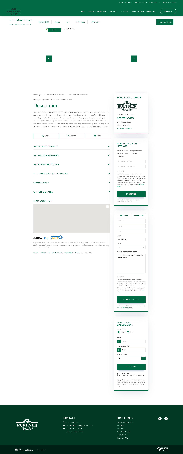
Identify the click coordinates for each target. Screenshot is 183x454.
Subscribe (131, 194)
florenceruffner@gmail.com (148, 2)
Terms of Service (126, 307)
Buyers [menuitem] (113, 11)
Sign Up (173, 2)
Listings (43, 253)
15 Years (131, 332)
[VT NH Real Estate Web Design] (162, 449)
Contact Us (120, 128)
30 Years (122, 332)
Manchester (68, 253)
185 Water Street (75, 430)
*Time (119, 244)
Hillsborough (57, 253)
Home (35, 253)
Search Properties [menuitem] (97, 11)
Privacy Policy (41, 450)
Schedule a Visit (138, 215)
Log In (167, 2)
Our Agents (128, 128)
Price (119, 338)
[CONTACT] (164, 22)
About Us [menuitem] (151, 11)
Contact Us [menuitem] (122, 438)
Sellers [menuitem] (124, 11)
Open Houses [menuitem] (138, 11)
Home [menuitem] (83, 11)
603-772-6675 (126, 2)
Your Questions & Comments (127, 251)
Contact (168, 11)
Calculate (131, 367)
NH (49, 253)
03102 (77, 253)
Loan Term (121, 329)
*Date (119, 236)
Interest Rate (122, 354)
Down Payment (123, 346)
